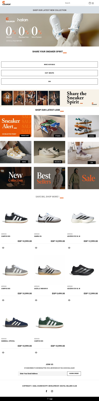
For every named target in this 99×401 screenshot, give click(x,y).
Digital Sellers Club (68, 386)
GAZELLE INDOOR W (41, 288)
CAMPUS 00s (5, 236)
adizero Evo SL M (73, 236)
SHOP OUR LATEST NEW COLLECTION (49, 10)
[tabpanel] (49, 30)
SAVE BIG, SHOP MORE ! (47, 196)
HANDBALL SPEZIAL (8, 341)
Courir (6, 3)
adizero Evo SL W (73, 288)
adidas (3, 234)
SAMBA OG (38, 236)
